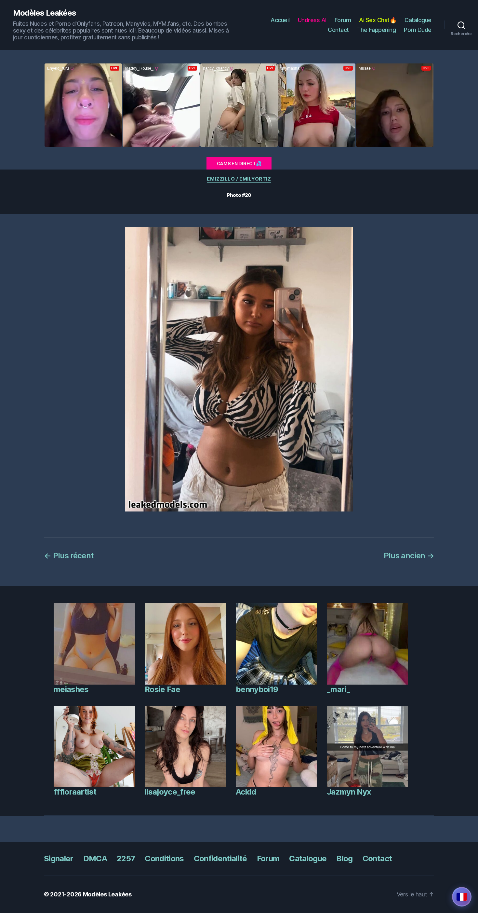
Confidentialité (220, 858)
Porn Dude (418, 29)
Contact (338, 29)
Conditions (164, 858)
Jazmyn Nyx (349, 792)
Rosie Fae (162, 689)
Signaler (58, 858)
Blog (344, 858)
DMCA (95, 858)
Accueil (280, 20)
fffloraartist (75, 792)
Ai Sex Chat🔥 (377, 20)
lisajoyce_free (170, 792)
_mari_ (338, 689)
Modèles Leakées (44, 13)
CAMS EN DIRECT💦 (239, 163)
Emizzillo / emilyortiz (239, 179)
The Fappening (376, 29)
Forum (343, 20)
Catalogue (418, 20)
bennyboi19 (257, 689)
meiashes (71, 689)
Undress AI (312, 20)
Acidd (246, 792)
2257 (126, 858)
